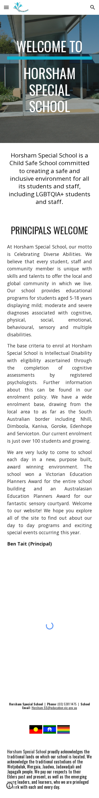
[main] (49, 79)
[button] (6, 7)
